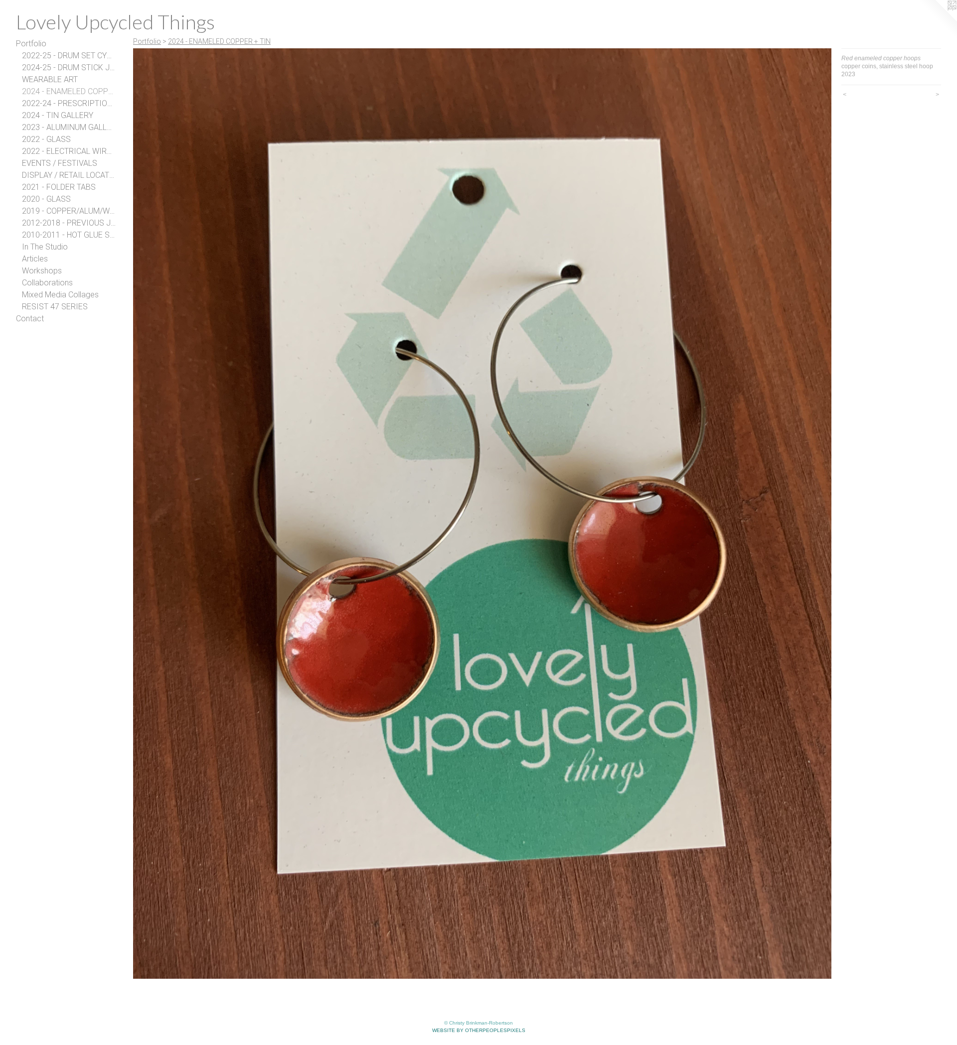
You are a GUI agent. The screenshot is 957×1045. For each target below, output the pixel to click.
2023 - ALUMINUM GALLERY (69, 127)
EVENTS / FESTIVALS (59, 163)
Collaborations (47, 282)
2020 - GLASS (46, 199)
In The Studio (45, 247)
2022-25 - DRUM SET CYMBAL (69, 55)
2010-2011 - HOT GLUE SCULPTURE (69, 235)
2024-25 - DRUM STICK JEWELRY (69, 67)
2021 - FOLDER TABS (59, 187)
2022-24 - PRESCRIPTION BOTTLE (69, 103)
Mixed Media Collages (60, 294)
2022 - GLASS (46, 139)
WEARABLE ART (50, 79)
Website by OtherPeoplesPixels (478, 1030)
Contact (30, 318)
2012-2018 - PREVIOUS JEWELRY (69, 223)
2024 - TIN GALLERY (57, 115)
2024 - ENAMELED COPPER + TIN (69, 91)
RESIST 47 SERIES (55, 306)
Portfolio (31, 43)
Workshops (42, 270)
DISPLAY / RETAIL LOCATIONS (69, 175)
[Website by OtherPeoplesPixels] (937, 20)
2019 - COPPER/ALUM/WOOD (69, 211)
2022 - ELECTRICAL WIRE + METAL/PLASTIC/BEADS (69, 151)
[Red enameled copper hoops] (482, 513)
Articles (35, 258)
